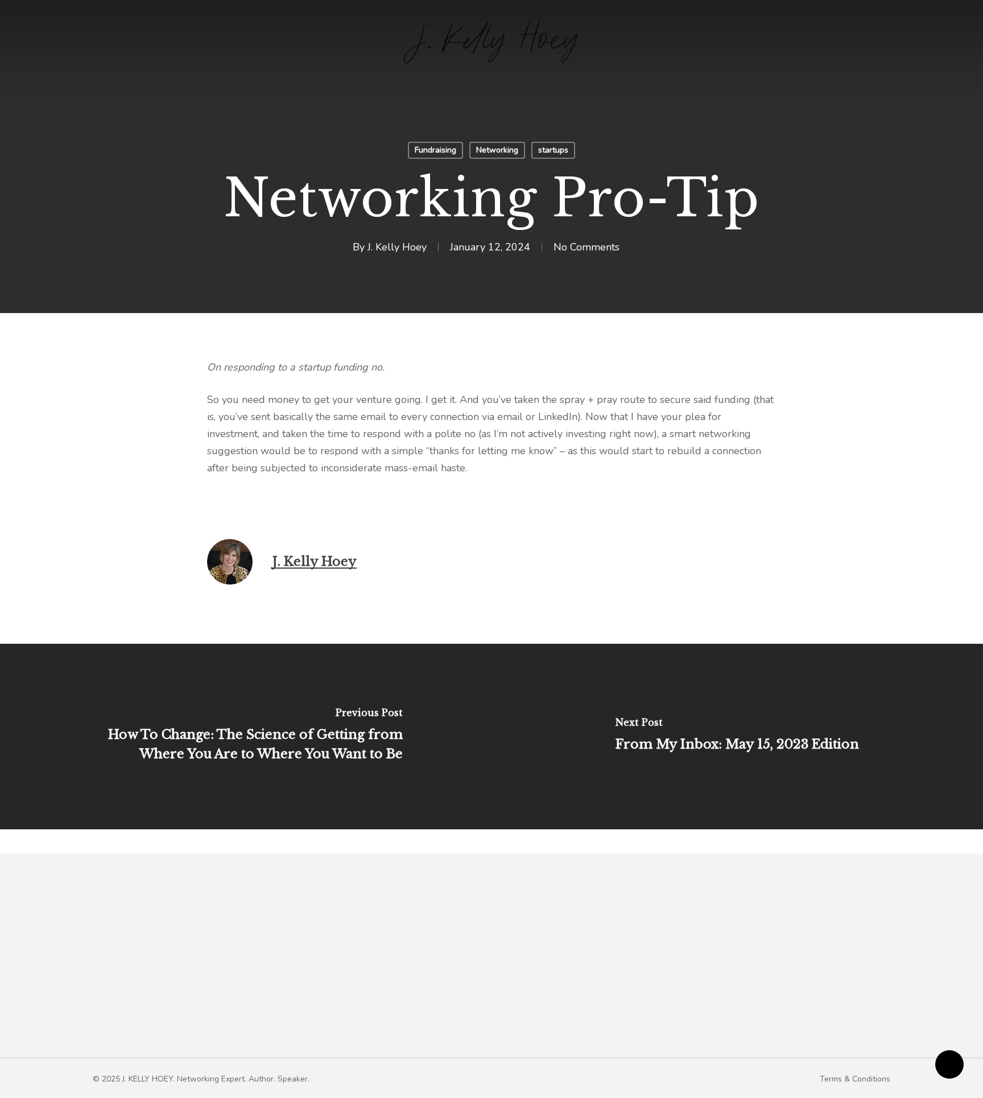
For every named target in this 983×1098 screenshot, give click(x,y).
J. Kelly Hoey (397, 247)
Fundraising (435, 150)
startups (553, 150)
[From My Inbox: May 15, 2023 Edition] (737, 736)
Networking (497, 150)
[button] (201, 1079)
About (368, 963)
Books (530, 963)
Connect (730, 963)
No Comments (586, 247)
